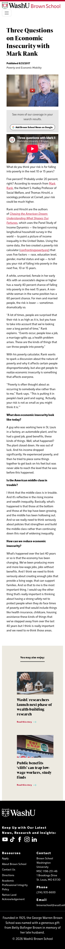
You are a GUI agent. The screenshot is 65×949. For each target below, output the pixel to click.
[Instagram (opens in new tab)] (27, 839)
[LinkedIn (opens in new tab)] (34, 839)
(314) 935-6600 (46, 892)
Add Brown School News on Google (32, 127)
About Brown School (14, 864)
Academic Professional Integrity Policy (15, 885)
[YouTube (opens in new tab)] (5, 839)
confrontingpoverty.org (34, 250)
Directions (8, 875)
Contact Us (8, 869)
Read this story (24, 721)
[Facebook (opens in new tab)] (20, 839)
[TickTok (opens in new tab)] (12, 839)
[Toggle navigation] (6, 13)
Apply (5, 858)
